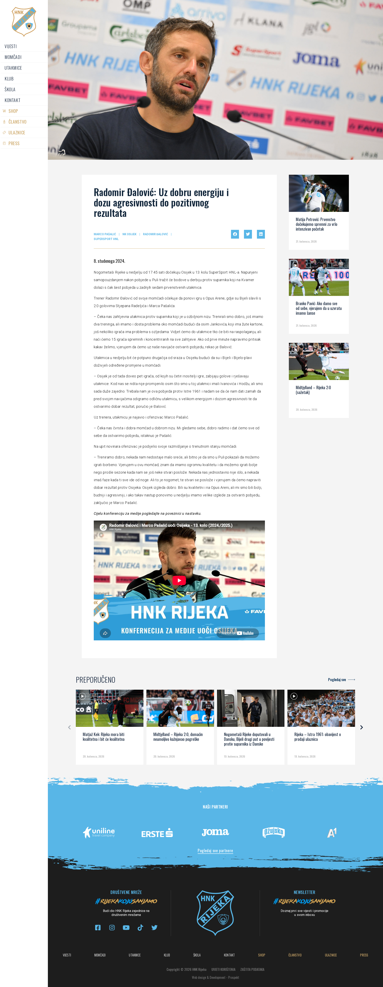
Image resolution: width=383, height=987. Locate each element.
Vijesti (11, 46)
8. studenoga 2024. (109, 261)
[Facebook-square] (98, 928)
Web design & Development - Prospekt (215, 977)
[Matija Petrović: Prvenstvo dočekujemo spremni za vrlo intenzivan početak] (319, 195)
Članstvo (18, 121)
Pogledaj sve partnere (215, 850)
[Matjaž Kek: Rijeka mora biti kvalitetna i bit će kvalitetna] (109, 710)
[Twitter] (154, 928)
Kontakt (12, 100)
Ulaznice (17, 132)
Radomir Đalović (155, 234)
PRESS (14, 143)
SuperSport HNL (106, 239)
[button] (235, 234)
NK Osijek (129, 234)
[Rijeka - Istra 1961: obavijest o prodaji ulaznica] (321, 710)
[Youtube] (126, 928)
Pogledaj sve (337, 679)
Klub (9, 78)
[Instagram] (112, 928)
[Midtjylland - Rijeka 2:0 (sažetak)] (319, 363)
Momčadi (13, 57)
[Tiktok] (140, 928)
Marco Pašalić (105, 234)
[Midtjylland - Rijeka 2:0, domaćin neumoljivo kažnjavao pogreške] (180, 710)
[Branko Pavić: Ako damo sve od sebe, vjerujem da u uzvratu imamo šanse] (319, 279)
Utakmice (13, 67)
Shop (13, 111)
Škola (10, 89)
